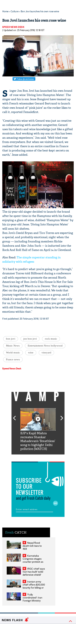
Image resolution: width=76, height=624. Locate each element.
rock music (51, 338)
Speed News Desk (13, 27)
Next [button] (61, 416)
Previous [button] (14, 416)
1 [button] (27, 457)
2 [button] (32, 457)
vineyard (46, 352)
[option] (38, 429)
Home (5, 11)
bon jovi (10, 338)
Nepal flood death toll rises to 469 (32, 545)
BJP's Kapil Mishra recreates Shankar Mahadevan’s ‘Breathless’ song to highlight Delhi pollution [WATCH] (37, 441)
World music (13, 352)
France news (13, 359)
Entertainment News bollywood (45, 345)
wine (30, 352)
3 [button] (38, 457)
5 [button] (48, 457)
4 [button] (43, 457)
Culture (15, 11)
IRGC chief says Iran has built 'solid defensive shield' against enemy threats (34, 574)
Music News (13, 345)
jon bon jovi (30, 338)
